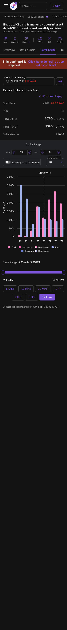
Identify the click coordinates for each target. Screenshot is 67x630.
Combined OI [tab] (48, 50)
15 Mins (26, 288)
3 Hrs (32, 296)
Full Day (47, 296)
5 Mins (10, 288)
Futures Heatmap (14, 16)
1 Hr (57, 288)
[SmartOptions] (13, 6)
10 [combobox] (50, 162)
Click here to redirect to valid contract (46, 63)
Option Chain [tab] (27, 50)
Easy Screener (36, 16)
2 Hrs (18, 296)
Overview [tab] (9, 50)
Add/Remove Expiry (51, 96)
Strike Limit (55, 157)
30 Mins (42, 288)
